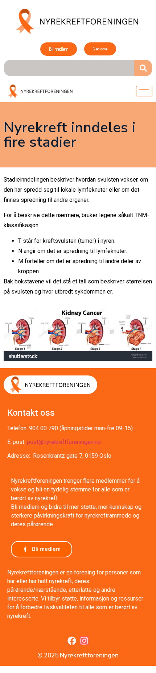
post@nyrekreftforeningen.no (64, 442)
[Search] (143, 68)
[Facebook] (71, 640)
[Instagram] (84, 640)
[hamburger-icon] (144, 91)
